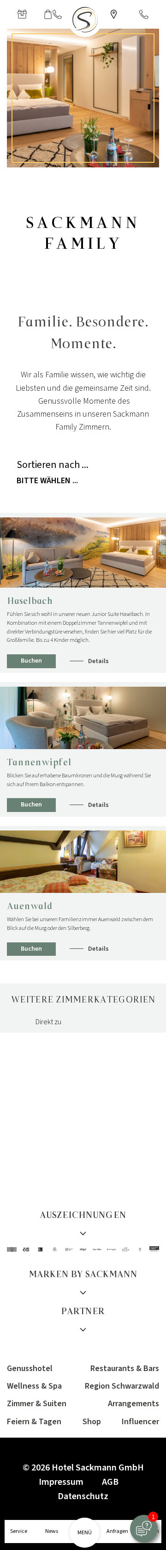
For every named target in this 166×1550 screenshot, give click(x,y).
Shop (92, 1421)
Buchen (31, 660)
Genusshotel (30, 1368)
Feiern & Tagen (34, 1421)
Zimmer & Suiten (36, 1403)
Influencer (140, 1421)
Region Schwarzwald (122, 1386)
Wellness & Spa (34, 1386)
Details (98, 661)
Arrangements (133, 1403)
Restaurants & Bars (124, 1368)
